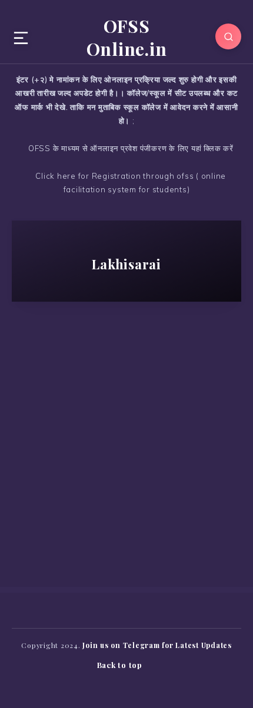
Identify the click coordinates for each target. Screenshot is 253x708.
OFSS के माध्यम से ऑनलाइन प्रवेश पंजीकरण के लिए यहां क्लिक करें (130, 148)
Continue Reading (126, 517)
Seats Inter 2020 (157, 367)
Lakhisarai (77, 367)
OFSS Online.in (126, 38)
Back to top (121, 665)
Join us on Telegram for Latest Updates (157, 645)
